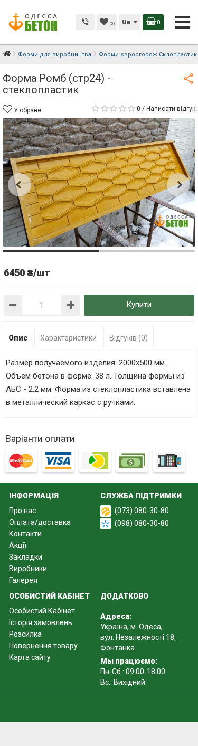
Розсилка (25, 634)
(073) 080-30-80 (142, 510)
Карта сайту (30, 657)
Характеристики (68, 338)
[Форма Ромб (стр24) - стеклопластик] (99, 182)
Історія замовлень (40, 622)
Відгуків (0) (128, 338)
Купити (139, 304)
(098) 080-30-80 (142, 523)
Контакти (25, 534)
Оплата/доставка (40, 522)
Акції (17, 545)
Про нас (22, 510)
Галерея (23, 580)
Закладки (25, 557)
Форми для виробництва (54, 54)
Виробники (28, 568)
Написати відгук (170, 108)
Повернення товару (43, 645)
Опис (17, 338)
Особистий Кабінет (42, 611)
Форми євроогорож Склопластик (148, 54)
